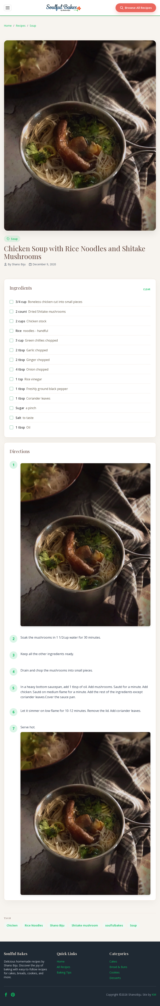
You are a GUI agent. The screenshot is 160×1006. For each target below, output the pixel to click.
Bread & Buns (118, 967)
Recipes (21, 25)
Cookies (114, 972)
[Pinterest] (13, 995)
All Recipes (63, 967)
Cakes (113, 961)
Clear (146, 289)
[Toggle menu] (7, 8)
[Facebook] (6, 995)
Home (8, 25)
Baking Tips (64, 972)
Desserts (115, 978)
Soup (33, 25)
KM (154, 994)
